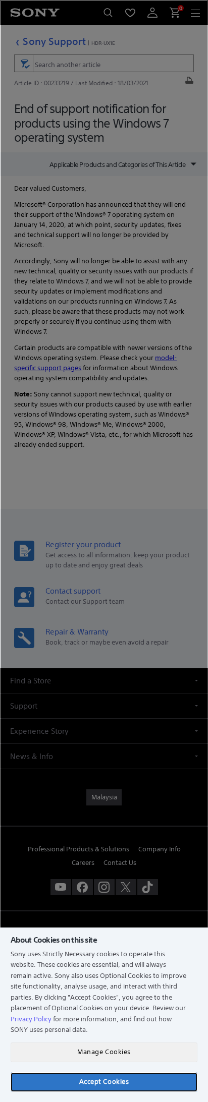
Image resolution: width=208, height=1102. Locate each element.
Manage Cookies (103, 1052)
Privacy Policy (31, 1019)
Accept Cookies (104, 1081)
